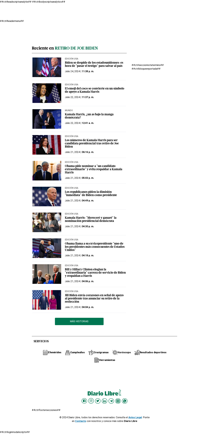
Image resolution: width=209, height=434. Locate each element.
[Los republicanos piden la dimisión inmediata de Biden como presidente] (46, 196)
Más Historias (79, 321)
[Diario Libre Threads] (118, 401)
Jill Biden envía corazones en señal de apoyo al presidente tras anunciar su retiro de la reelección (94, 298)
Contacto (80, 421)
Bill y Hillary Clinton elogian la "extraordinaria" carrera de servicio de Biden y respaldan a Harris (95, 273)
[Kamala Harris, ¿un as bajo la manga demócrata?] (46, 119)
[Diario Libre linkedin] (104, 401)
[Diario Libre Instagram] (91, 401)
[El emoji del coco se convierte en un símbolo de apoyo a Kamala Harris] (46, 93)
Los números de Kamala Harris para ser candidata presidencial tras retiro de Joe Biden (92, 143)
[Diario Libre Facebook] (84, 401)
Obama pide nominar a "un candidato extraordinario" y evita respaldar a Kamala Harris (93, 169)
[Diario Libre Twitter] (98, 401)
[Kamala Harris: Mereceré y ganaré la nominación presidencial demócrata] (46, 222)
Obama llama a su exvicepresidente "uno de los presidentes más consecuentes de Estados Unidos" (95, 247)
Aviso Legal (135, 417)
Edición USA (71, 58)
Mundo (69, 110)
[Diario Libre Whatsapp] (124, 401)
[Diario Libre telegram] (111, 401)
